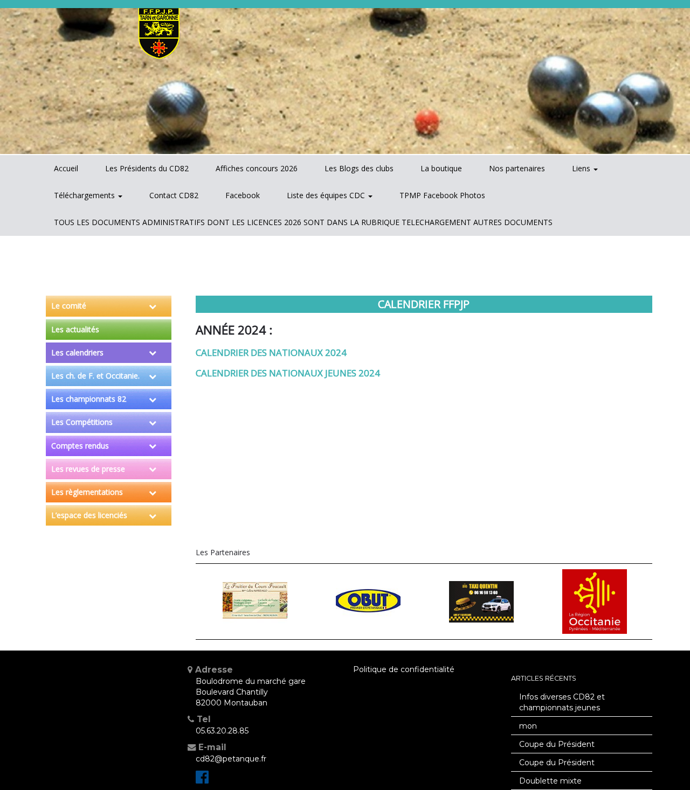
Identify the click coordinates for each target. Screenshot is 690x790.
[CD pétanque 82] (202, 780)
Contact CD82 (173, 195)
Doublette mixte (550, 781)
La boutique (441, 168)
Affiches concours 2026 (257, 168)
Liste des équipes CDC (327, 195)
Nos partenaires (517, 168)
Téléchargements (85, 195)
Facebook (242, 195)
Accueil (66, 168)
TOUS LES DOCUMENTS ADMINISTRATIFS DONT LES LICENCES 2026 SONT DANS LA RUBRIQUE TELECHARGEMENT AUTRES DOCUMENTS (303, 222)
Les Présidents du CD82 (147, 168)
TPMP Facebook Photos (442, 195)
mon (528, 726)
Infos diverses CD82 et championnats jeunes (562, 702)
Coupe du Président (557, 744)
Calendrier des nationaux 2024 (271, 352)
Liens (582, 168)
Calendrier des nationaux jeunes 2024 (288, 373)
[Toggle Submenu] (152, 306)
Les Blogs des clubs (359, 168)
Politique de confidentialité (403, 669)
